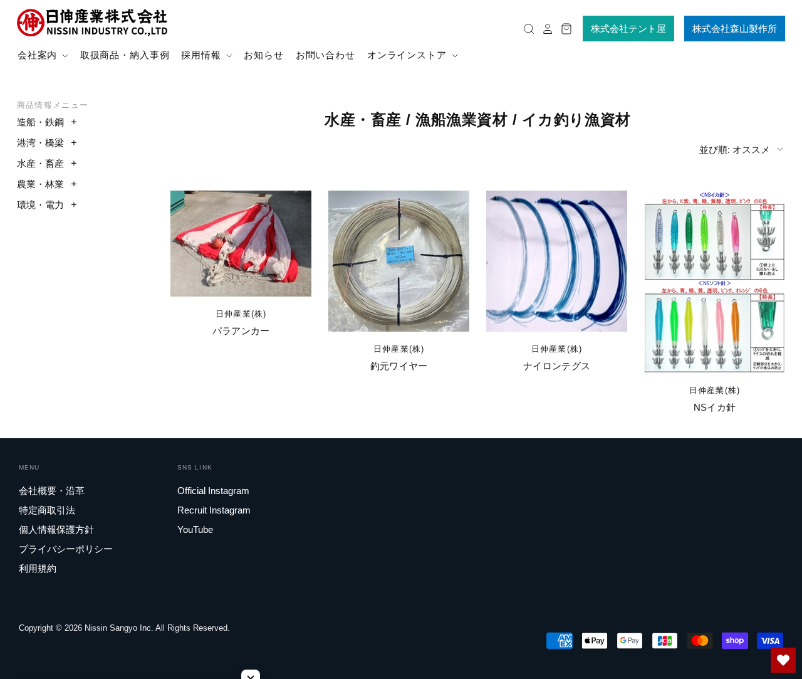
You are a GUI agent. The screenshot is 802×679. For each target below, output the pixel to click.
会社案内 (39, 55)
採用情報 (202, 55)
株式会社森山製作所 (734, 28)
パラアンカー (241, 330)
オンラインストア (408, 55)
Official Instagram (213, 490)
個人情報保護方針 (56, 529)
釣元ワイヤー (399, 366)
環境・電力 (40, 204)
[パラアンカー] (240, 244)
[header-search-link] (525, 28)
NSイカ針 (715, 407)
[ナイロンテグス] (556, 261)
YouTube (195, 529)
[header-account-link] (544, 28)
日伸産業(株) (241, 313)
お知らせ (264, 55)
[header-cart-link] (563, 28)
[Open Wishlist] (783, 660)
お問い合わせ (325, 55)
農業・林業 (40, 184)
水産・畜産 (40, 163)
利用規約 (37, 568)
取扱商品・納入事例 (125, 55)
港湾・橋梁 (40, 142)
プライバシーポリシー (66, 549)
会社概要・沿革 (52, 490)
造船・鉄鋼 (40, 122)
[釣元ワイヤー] (398, 261)
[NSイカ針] (714, 282)
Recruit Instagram (214, 510)
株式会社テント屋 (628, 28)
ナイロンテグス (556, 366)
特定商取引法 (47, 510)
